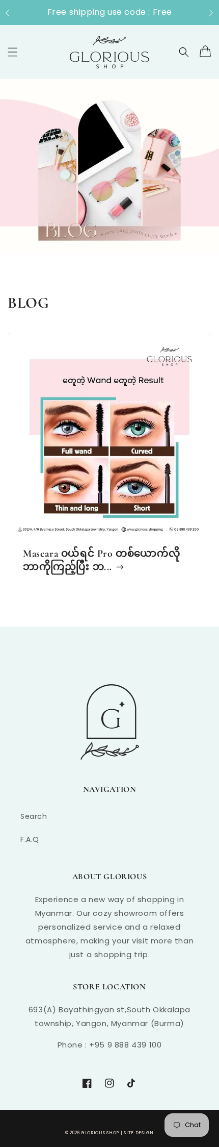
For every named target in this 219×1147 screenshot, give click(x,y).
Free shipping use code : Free (109, 12)
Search (33, 816)
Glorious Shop (100, 1133)
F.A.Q (29, 839)
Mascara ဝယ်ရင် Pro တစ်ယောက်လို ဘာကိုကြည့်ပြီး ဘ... (101, 560)
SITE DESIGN (139, 1133)
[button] (12, 13)
